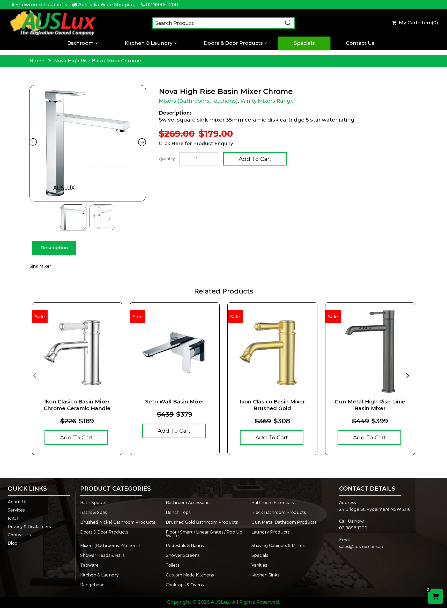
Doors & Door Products (233, 43)
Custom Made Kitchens (190, 575)
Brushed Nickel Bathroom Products (117, 522)
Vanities (259, 565)
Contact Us (360, 43)
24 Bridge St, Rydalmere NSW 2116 (374, 509)
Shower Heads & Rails (102, 555)
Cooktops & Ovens (185, 585)
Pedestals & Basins (185, 545)
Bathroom (80, 43)
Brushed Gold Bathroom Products (202, 522)
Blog (13, 543)
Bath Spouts (93, 503)
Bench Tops (178, 512)
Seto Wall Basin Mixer (174, 402)
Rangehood (92, 585)
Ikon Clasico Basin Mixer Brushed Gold (272, 405)
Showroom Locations (41, 4)
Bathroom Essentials (272, 503)
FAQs (13, 518)
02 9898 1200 (162, 4)
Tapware (89, 565)
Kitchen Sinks (265, 575)
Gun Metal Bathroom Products (283, 522)
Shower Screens (182, 555)
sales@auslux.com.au (361, 546)
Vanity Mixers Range (267, 101)
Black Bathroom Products (278, 512)
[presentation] (34, 375)
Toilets (172, 565)
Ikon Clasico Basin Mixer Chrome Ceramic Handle (77, 405)
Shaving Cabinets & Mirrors (278, 545)
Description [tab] (54, 248)
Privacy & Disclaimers (29, 527)
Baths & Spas (93, 512)
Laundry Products (270, 532)
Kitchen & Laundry (149, 43)
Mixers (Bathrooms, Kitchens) (198, 101)
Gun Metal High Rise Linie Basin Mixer (370, 405)
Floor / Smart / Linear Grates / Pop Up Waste (204, 534)
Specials (304, 43)
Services (16, 510)
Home (36, 61)
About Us (17, 502)
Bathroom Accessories (188, 503)
